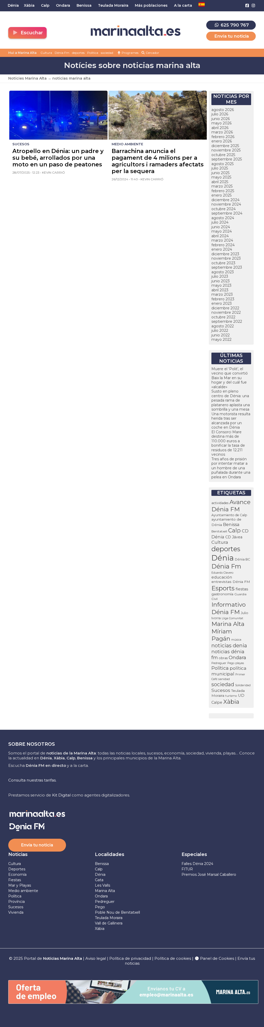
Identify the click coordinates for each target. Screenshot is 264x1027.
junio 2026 (220, 118)
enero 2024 (221, 249)
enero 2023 (221, 303)
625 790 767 (234, 25)
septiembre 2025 (226, 159)
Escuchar (31, 33)
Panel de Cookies (216, 958)
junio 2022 (220, 335)
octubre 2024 (223, 209)
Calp (234, 530)
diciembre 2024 (225, 200)
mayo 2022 (221, 339)
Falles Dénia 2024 (197, 863)
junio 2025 (220, 173)
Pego (230, 663)
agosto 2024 (222, 218)
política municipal (228, 670)
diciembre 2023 (225, 254)
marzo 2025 (222, 186)
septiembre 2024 (226, 213)
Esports (223, 588)
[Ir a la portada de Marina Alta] (135, 31)
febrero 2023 (222, 299)
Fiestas (14, 880)
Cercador (152, 53)
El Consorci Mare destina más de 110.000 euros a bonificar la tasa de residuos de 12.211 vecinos (228, 443)
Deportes (16, 869)
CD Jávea (233, 537)
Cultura (46, 53)
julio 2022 (219, 330)
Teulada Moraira (108, 917)
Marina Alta (227, 623)
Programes (129, 53)
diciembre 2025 (225, 145)
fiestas (242, 589)
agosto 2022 (222, 326)
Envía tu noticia (231, 36)
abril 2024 (220, 236)
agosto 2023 (222, 272)
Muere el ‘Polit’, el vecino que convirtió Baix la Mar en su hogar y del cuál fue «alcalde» (229, 378)
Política (92, 53)
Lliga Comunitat (232, 618)
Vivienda (15, 912)
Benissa (231, 524)
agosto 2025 (222, 164)
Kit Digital (61, 795)
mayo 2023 (221, 285)
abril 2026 (219, 127)
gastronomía (222, 594)
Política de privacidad (130, 958)
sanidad (224, 679)
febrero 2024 (223, 245)
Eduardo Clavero (222, 572)
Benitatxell (219, 531)
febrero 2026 (222, 136)
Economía (17, 874)
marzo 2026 (222, 132)
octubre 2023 (223, 263)
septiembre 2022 (226, 321)
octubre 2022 (223, 317)
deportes (78, 53)
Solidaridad (243, 685)
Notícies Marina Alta (27, 78)
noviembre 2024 (226, 204)
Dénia (222, 557)
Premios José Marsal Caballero (209, 874)
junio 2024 (220, 227)
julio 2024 (219, 222)
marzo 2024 (222, 240)
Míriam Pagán (221, 635)
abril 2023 (219, 290)
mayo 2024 (221, 231)
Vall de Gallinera (108, 923)
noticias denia (229, 645)
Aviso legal (95, 958)
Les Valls (102, 885)
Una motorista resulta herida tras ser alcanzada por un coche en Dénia (230, 421)
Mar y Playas (19, 885)
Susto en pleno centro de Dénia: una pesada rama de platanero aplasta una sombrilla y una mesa (230, 400)
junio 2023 (220, 281)
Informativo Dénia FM (228, 608)
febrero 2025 (222, 191)
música (236, 639)
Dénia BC (242, 559)
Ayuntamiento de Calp (229, 515)
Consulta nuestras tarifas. (32, 780)
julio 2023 (219, 276)
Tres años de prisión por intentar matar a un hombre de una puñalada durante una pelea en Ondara (230, 468)
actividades (219, 503)
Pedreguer (218, 663)
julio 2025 (219, 168)
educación (221, 577)
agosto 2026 (222, 109)
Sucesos (220, 690)
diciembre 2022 (225, 308)
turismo (231, 696)
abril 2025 (219, 182)
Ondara (237, 657)
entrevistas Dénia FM (230, 582)
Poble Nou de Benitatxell (117, 912)
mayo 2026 (221, 123)
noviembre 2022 (226, 312)
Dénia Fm (62, 53)
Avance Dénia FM (231, 505)
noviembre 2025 (226, 150)
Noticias (18, 854)
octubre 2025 (223, 154)
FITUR (187, 869)
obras (223, 658)
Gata (99, 880)
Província (16, 901)
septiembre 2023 (226, 267)
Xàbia (231, 701)
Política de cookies (172, 958)
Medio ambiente (23, 890)
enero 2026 (221, 141)
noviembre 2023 (226, 258)
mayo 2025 (221, 177)
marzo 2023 (222, 294)
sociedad (107, 53)
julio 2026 (219, 114)
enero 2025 (221, 195)
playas (239, 663)
